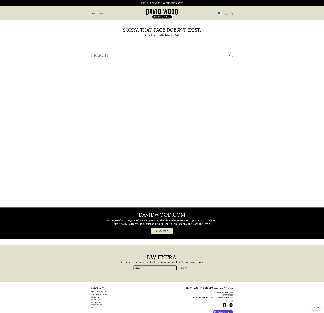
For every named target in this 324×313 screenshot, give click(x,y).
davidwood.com (170, 220)
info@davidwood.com (225, 292)
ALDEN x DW (95, 302)
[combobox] (162, 55)
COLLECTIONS (96, 299)
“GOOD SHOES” (96, 305)
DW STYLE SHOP (97, 14)
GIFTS (93, 307)
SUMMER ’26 (95, 297)
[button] (231, 13)
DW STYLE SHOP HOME (99, 292)
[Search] (231, 55)
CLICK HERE (162, 231)
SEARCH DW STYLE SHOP (99, 294)
